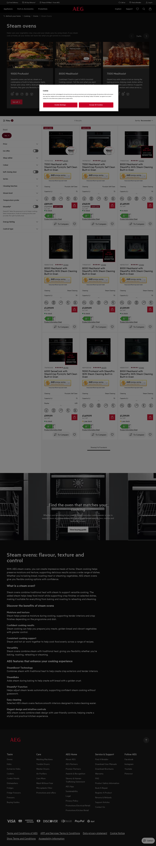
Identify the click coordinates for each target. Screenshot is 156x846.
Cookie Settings (60, 105)
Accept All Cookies (96, 105)
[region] (78, 98)
